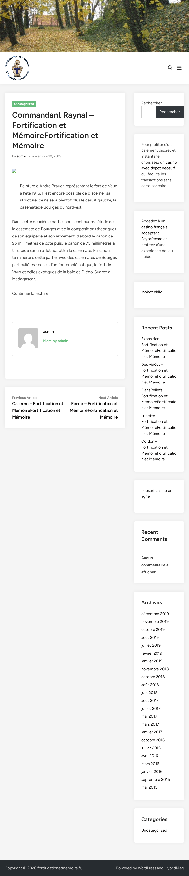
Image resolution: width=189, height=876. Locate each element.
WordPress (147, 868)
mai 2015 (149, 787)
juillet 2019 (151, 645)
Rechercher (151, 103)
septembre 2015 (155, 779)
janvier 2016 (151, 771)
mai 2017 (149, 716)
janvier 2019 (151, 661)
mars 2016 (150, 763)
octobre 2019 (153, 629)
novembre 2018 (155, 669)
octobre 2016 (153, 740)
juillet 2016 (151, 748)
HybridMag (174, 868)
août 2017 (150, 700)
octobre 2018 (153, 677)
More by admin (55, 341)
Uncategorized (24, 104)
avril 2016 (149, 755)
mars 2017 (150, 724)
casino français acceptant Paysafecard (154, 233)
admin (21, 156)
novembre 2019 (155, 621)
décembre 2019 (155, 613)
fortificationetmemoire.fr (59, 868)
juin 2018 (149, 692)
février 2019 (151, 653)
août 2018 (150, 684)
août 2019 (150, 637)
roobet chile (151, 292)
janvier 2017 (151, 732)
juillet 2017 (151, 708)
